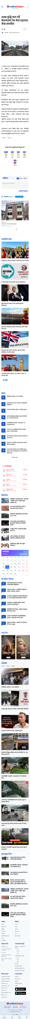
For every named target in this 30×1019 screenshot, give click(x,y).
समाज (2, 924)
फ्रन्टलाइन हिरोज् (18, 966)
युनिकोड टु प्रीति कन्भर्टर (20, 970)
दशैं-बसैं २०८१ (4, 997)
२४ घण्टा (3, 666)
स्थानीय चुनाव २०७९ (5, 986)
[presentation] (13, 229)
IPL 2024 (3, 952)
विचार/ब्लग (3, 927)
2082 (18, 953)
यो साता (7, 666)
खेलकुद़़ (3, 933)
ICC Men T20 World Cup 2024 (6, 949)
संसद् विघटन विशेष (5, 981)
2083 (18, 961)
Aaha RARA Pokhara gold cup (6, 955)
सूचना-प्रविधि (17, 936)
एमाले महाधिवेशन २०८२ (6, 993)
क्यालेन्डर (6, 551)
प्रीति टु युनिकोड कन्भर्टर (20, 968)
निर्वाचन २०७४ (4, 983)
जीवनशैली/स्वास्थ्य (5, 936)
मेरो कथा (17, 964)
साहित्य (2, 929)
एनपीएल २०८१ (4, 946)
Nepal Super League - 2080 (6, 959)
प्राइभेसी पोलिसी (18, 983)
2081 (18, 952)
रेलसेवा (9, 138)
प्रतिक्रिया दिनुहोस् (23, 191)
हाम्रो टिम (17, 977)
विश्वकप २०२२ (4, 995)
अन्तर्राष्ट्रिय (3, 940)
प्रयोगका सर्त (17, 979)
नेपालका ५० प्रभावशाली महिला (20, 947)
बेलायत (4, 138)
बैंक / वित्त (17, 931)
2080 (18, 950)
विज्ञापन (16, 981)
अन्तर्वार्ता (3, 931)
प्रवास (2, 938)
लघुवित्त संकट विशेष (5, 979)
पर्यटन (16, 927)
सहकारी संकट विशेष (5, 977)
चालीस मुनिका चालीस (19, 956)
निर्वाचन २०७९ (4, 988)
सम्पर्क (16, 986)
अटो (16, 933)
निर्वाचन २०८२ (4, 990)
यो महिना (13, 666)
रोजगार (16, 929)
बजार (16, 924)
